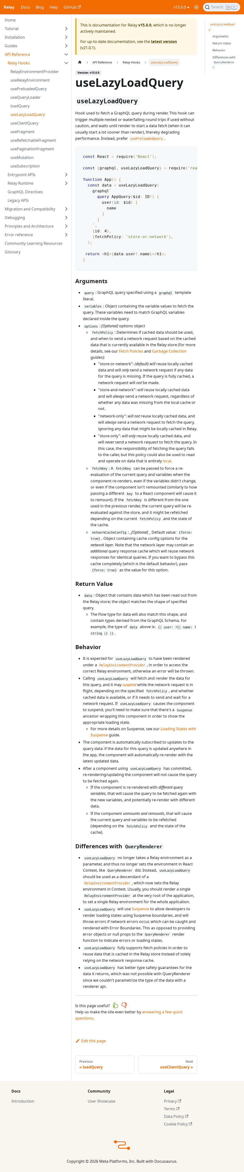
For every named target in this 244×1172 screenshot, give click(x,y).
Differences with (224, 62)
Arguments (221, 36)
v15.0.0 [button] (179, 7)
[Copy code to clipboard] (191, 152)
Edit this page (93, 1040)
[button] (36, 28)
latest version (164, 41)
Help (54, 7)
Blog (40, 7)
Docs (25, 7)
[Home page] (79, 62)
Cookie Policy (176, 1124)
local (167, 461)
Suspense (140, 909)
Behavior (219, 50)
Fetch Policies (131, 351)
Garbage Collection (169, 351)
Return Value (222, 43)
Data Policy (174, 1116)
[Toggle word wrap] (182, 152)
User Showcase (101, 1101)
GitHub (70, 7)
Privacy (170, 1101)
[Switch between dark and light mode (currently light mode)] (196, 7)
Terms (169, 1108)
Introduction (22, 1101)
